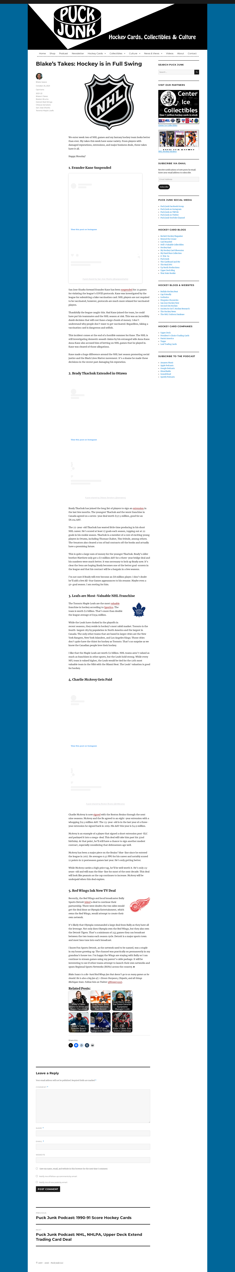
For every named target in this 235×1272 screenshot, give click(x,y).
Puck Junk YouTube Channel (172, 218)
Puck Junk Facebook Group (172, 206)
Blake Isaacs (41, 82)
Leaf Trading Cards (168, 344)
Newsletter (78, 53)
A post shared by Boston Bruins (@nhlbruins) (105, 804)
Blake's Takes (42, 96)
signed (97, 814)
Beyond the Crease (168, 239)
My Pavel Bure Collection (171, 253)
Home (42, 53)
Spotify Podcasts (167, 377)
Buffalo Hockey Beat (169, 291)
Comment (42, 1087)
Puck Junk (164, 259)
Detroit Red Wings (44, 102)
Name (40, 1128)
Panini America (167, 338)
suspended (126, 289)
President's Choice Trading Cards (174, 335)
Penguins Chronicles (169, 300)
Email (40, 1141)
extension (138, 508)
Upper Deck (165, 333)
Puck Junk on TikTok (169, 212)
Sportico (108, 607)
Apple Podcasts (167, 365)
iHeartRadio (165, 371)
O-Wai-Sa (164, 256)
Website (40, 1155)
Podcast (63, 53)
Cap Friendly (165, 294)
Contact (192, 53)
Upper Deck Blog (167, 270)
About (180, 53)
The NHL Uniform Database (172, 314)
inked (87, 902)
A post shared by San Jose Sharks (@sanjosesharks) (105, 279)
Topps (163, 341)
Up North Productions (170, 267)
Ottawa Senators (43, 105)
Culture (133, 53)
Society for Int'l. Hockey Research (175, 309)
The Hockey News (168, 311)
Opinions (40, 89)
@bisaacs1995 (115, 982)
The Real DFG (166, 265)
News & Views (151, 53)
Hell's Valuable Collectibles (172, 245)
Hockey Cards (95, 53)
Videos (169, 53)
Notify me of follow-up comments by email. (58, 1176)
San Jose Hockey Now (169, 303)
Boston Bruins (42, 99)
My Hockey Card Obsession (172, 250)
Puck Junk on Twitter (169, 215)
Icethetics (164, 297)
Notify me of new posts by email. (53, 1182)
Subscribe (164, 187)
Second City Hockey (168, 306)
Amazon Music (166, 363)
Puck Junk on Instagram (170, 209)
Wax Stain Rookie (168, 273)
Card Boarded (166, 242)
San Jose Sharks (43, 108)
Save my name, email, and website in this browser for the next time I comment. (74, 1169)
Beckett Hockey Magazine (171, 236)
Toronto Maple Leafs (45, 110)
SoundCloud (165, 374)
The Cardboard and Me (170, 262)
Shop (52, 53)
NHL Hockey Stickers (167, 151)
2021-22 (39, 93)
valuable (115, 603)
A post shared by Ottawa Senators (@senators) (105, 497)
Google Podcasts (167, 368)
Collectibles (116, 53)
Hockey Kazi (165, 247)
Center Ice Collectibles (167, 125)
